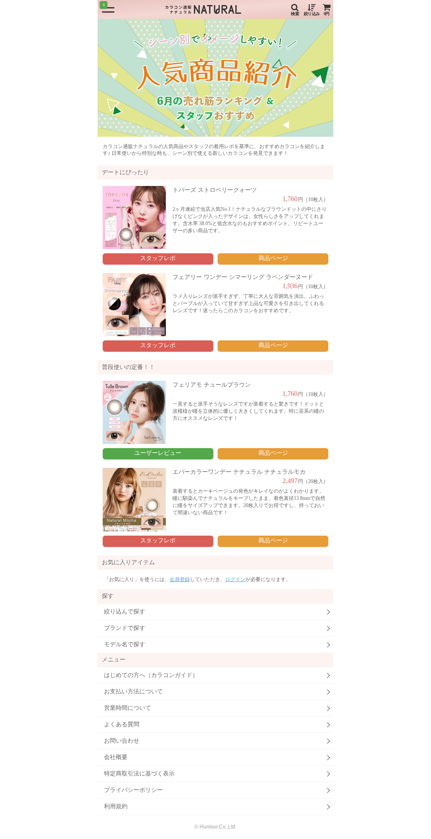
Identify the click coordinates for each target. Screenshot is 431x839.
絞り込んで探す (124, 611)
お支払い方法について (133, 691)
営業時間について (127, 708)
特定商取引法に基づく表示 (139, 773)
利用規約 (116, 806)
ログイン (235, 579)
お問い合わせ (121, 741)
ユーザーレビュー (157, 453)
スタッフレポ (158, 258)
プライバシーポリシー (133, 790)
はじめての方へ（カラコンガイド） (151, 675)
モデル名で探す (124, 644)
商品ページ (273, 258)
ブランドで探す (124, 628)
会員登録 (180, 579)
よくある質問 (121, 724)
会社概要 (116, 757)
